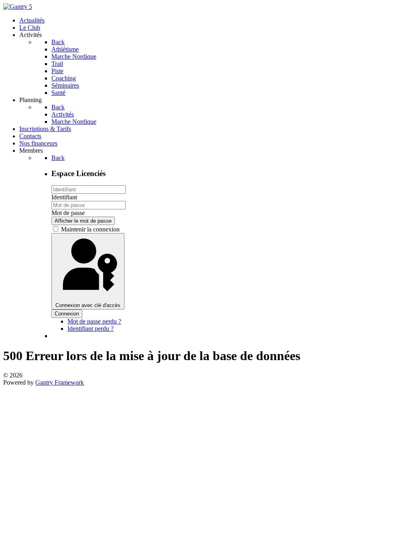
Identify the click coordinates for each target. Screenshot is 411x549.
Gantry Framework (59, 382)
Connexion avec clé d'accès (87, 305)
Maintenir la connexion (90, 229)
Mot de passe (68, 212)
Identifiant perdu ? (90, 328)
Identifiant (64, 197)
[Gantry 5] (17, 6)
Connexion (67, 314)
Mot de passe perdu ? (94, 321)
